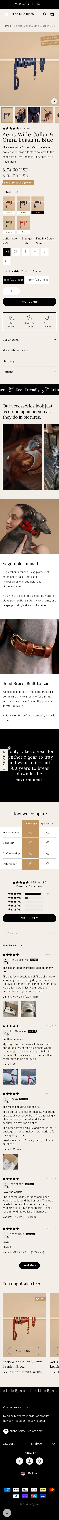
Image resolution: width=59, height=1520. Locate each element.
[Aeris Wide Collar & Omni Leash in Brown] (24, 1325)
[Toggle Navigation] (6, 14)
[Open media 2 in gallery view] (21, 115)
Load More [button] (29, 1265)
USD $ (29, 1473)
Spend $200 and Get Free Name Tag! (29, 4)
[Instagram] (29, 1461)
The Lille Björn (30, 1504)
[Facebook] (19, 1461)
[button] (45, 14)
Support (9, 1443)
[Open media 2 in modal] (29, 69)
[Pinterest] (39, 1461)
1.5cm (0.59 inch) (37, 279)
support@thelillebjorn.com (26, 1431)
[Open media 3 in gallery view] (34, 115)
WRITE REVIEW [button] (29, 918)
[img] (11, 954)
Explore (36, 1443)
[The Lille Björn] (23, 14)
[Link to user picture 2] (28, 1009)
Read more (9, 161)
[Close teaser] (9, 748)
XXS (6, 251)
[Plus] (17, 291)
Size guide (27, 241)
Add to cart (24, 1351)
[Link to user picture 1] (10, 1009)
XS (16, 251)
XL (6, 261)
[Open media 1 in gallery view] (7, 115)
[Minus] (5, 291)
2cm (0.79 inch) (13, 279)
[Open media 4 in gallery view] (47, 115)
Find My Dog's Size (45, 241)
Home (6, 26)
